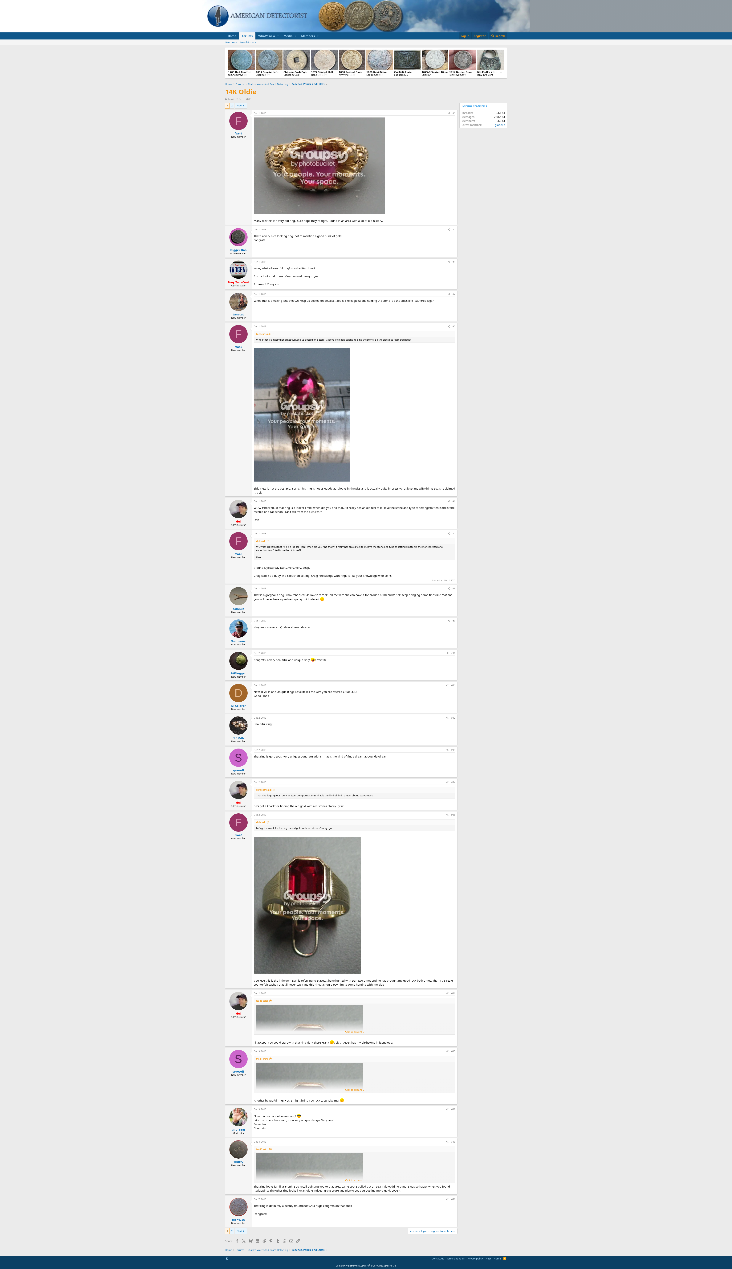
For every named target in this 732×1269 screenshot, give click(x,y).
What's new (266, 36)
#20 (453, 1199)
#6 (454, 501)
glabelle (500, 125)
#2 (454, 229)
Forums (247, 36)
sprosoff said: (263, 789)
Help (488, 1258)
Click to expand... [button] (354, 1031)
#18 (453, 1109)
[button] (278, 35)
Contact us (438, 1258)
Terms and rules (456, 1258)
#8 (454, 588)
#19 (453, 1141)
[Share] (448, 113)
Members (308, 36)
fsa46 (231, 99)
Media (288, 36)
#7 (454, 533)
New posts (231, 42)
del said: (260, 541)
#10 (453, 653)
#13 (453, 750)
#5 (454, 326)
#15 (453, 814)
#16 (453, 993)
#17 (453, 1051)
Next (239, 105)
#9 (454, 620)
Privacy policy (475, 1258)
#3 (454, 262)
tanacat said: (263, 334)
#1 (454, 113)
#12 (453, 717)
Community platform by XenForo (366, 1265)
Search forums (248, 42)
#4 (454, 294)
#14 (453, 782)
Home (232, 36)
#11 (453, 685)
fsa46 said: (262, 1000)
